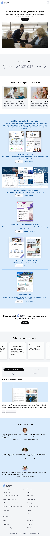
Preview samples (28, 161)
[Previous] (3, 411)
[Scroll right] (48, 96)
